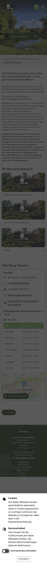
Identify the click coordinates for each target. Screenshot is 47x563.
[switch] (5, 551)
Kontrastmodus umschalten (23, 550)
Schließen (23, 559)
